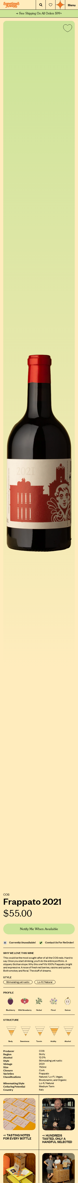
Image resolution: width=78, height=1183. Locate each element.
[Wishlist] (50, 5)
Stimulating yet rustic (17, 982)
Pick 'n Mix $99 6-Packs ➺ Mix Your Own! (39, 13)
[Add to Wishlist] (67, 29)
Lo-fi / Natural (44, 982)
